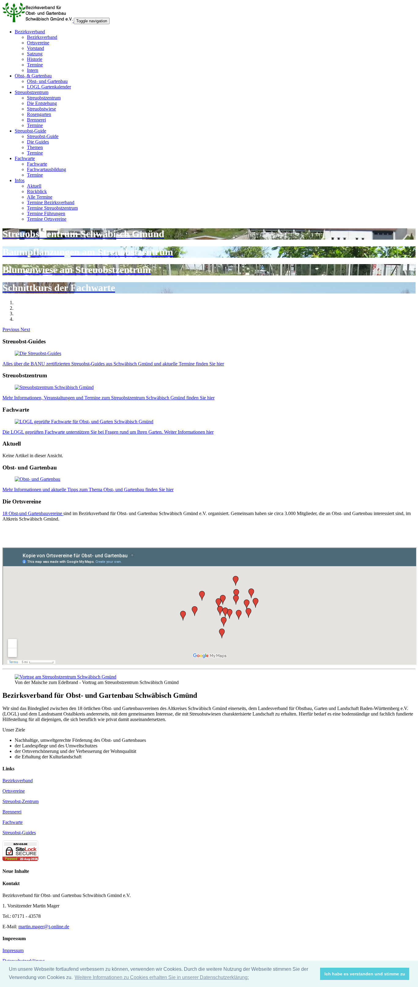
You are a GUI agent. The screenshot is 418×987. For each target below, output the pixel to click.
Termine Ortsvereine (46, 219)
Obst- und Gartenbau (47, 81)
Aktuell (34, 186)
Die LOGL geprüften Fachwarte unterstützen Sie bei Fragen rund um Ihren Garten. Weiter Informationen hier (108, 432)
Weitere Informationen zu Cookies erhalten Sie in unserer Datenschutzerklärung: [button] (162, 977)
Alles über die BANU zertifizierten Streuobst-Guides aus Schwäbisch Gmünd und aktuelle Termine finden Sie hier (113, 363)
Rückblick (37, 191)
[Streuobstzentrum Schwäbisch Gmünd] (54, 387)
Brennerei (36, 119)
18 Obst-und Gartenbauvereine (32, 513)
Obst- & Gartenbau (33, 75)
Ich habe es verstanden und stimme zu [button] (364, 973)
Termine (35, 64)
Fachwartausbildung (46, 169)
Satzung (35, 53)
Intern (32, 70)
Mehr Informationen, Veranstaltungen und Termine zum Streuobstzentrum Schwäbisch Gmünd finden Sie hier (108, 397)
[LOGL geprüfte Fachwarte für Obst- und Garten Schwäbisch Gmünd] (84, 421)
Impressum (13, 950)
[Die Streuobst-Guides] (38, 353)
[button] (11, 329)
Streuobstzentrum (31, 92)
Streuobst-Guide (30, 130)
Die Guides (38, 141)
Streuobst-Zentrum (20, 801)
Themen (35, 147)
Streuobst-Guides (19, 832)
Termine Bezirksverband (50, 202)
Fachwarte (25, 158)
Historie (34, 59)
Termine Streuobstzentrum (52, 208)
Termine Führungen (46, 213)
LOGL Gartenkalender (49, 86)
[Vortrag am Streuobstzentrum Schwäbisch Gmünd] (65, 676)
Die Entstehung (42, 103)
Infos (19, 180)
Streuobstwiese (41, 108)
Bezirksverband (30, 31)
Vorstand (35, 48)
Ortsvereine (38, 42)
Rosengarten (39, 114)
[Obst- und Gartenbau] (37, 479)
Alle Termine (39, 197)
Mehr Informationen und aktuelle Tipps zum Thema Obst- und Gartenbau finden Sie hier (88, 489)
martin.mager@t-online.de (43, 926)
